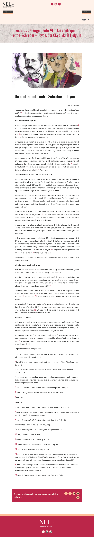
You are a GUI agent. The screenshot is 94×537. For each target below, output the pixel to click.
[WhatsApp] (74, 494)
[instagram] (59, 4)
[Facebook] (66, 494)
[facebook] (52, 4)
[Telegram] (78, 494)
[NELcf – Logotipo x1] (8, 3)
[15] (35, 310)
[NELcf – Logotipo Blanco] (47, 521)
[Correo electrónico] (78, 498)
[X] (70, 494)
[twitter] (55, 4)
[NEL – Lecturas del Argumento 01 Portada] (47, 53)
